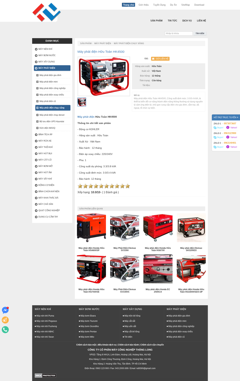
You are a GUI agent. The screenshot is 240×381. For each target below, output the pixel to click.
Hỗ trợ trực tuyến (225, 117)
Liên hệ (201, 20)
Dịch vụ (187, 20)
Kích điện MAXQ (47, 128)
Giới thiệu (144, 5)
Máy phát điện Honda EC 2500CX (158, 290)
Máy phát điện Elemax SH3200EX (191, 249)
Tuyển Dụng (159, 5)
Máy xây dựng (46, 61)
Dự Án (173, 5)
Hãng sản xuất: (143, 66)
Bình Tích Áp (45, 134)
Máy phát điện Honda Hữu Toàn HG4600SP (91, 249)
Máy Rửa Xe (44, 141)
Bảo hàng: (145, 76)
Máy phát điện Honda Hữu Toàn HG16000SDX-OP (191, 290)
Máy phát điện (46, 68)
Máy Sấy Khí (45, 179)
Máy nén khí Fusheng (46, 326)
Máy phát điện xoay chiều (52, 95)
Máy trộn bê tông (132, 316)
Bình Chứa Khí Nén (48, 191)
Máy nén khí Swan (45, 337)
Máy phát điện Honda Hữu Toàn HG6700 (158, 249)
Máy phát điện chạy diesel (52, 115)
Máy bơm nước (47, 55)
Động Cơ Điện (46, 185)
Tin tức (172, 20)
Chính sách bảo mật (86, 345)
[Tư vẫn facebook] (5, 310)
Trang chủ (128, 5)
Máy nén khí (45, 49)
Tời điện (128, 337)
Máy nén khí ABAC (45, 331)
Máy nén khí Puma (45, 316)
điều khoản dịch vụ (107, 345)
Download (199, 5)
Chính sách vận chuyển (152, 345)
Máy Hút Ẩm (45, 172)
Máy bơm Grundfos (89, 326)
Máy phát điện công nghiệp (53, 88)
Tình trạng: (145, 80)
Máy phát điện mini (49, 82)
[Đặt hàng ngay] (5, 320)
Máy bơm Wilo (87, 337)
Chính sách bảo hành (128, 345)
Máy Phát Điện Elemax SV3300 (124, 249)
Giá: (147, 58)
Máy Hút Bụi (45, 153)
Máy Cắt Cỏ (44, 160)
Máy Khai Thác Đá (48, 198)
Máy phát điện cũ (48, 101)
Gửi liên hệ (161, 58)
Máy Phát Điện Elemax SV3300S (124, 290)
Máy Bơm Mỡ (45, 166)
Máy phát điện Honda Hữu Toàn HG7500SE (91, 290)
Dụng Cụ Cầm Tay (48, 217)
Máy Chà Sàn (45, 204)
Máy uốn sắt (130, 326)
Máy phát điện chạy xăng (52, 108)
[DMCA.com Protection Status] (45, 375)
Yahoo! (233, 127)
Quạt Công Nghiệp (49, 210)
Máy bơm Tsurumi (89, 321)
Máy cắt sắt (129, 321)
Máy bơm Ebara (88, 316)
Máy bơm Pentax (88, 331)
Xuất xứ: (146, 71)
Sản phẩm (156, 20)
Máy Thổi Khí (45, 147)
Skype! (219, 127)
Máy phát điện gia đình (50, 75)
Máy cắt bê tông (132, 331)
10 (127, 186)
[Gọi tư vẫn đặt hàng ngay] (5, 329)
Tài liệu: (146, 85)
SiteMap (185, 5)
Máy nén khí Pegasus (46, 321)
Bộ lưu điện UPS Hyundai (52, 121)
